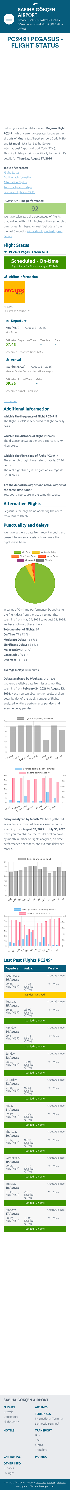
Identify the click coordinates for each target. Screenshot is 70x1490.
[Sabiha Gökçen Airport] (35, 4)
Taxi (37, 1440)
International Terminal (49, 1418)
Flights (9, 1407)
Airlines (41, 1407)
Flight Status (11, 172)
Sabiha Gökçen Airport (36, 12)
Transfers (41, 1449)
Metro (39, 1444)
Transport (43, 1430)
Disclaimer (41, 1482)
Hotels (9, 1430)
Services (9, 1468)
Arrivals (8, 1411)
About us (61, 1482)
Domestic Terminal (47, 1423)
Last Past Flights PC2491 (19, 192)
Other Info (12, 1463)
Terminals (43, 1414)
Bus (37, 1435)
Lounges (9, 1473)
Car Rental (12, 1456)
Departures (11, 1416)
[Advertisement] (35, 87)
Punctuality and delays (18, 187)
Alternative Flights (15, 182)
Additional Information (18, 177)
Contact (51, 1482)
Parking (41, 1456)
